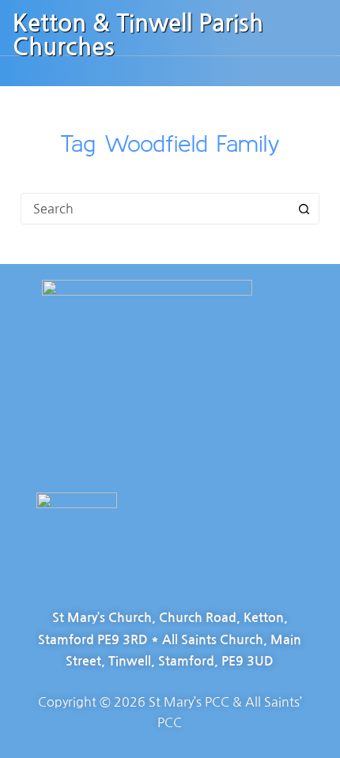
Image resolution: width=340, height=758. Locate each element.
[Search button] (304, 209)
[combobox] (155, 208)
